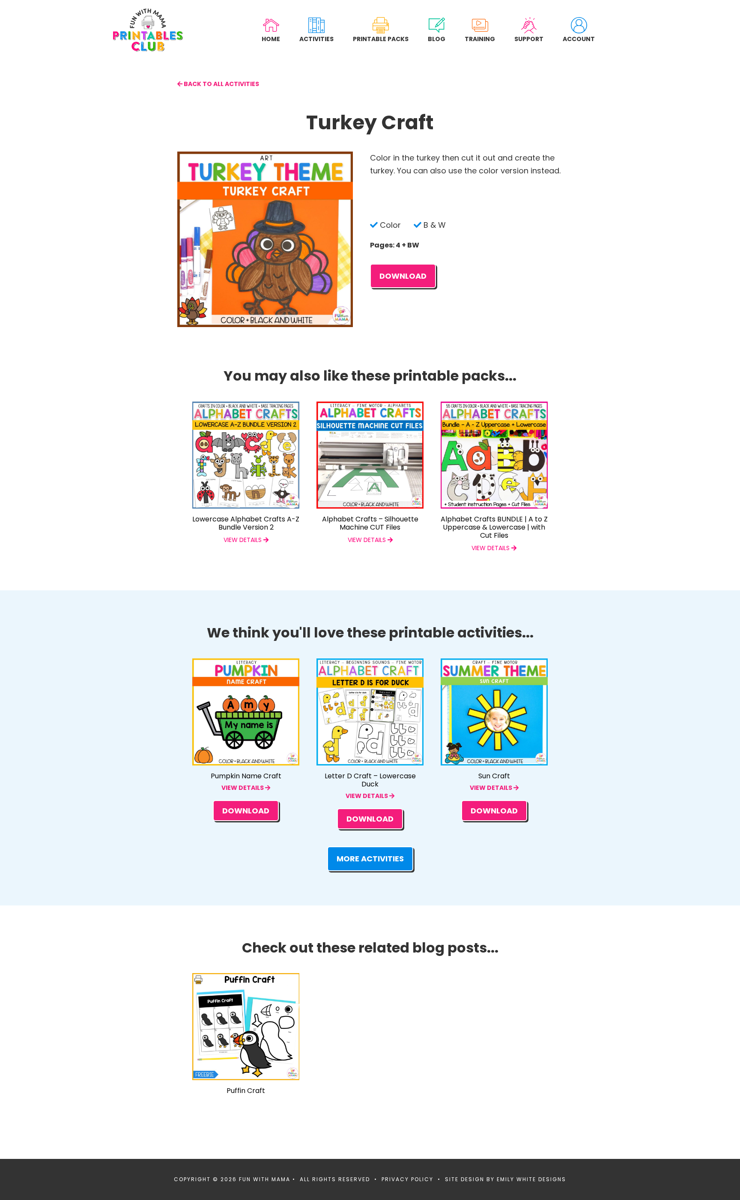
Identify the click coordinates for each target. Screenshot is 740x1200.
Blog (436, 39)
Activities (316, 39)
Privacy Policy (407, 1179)
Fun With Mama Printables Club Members (148, 30)
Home (271, 39)
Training (480, 39)
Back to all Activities (220, 84)
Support (528, 39)
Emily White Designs (531, 1179)
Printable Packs (381, 39)
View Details (243, 787)
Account (579, 39)
